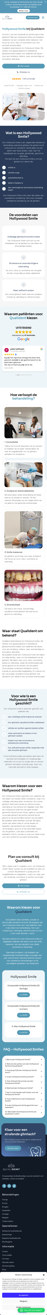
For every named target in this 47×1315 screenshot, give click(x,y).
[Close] (45, 1)
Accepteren (23, 1295)
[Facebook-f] (4, 1186)
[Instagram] (9, 1186)
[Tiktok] (14, 1186)
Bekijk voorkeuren (23, 1307)
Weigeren (23, 1301)
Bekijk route (23, 11)
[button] (44, 1275)
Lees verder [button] (8, 368)
